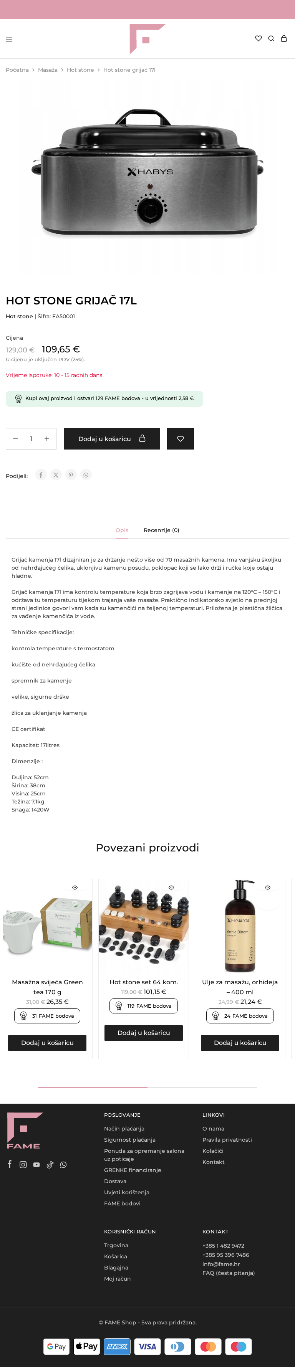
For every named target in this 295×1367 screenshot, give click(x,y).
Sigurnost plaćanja (130, 1139)
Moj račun (117, 1278)
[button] (47, 1043)
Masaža (48, 69)
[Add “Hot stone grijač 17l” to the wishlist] (180, 438)
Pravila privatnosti (227, 1139)
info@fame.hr (221, 1264)
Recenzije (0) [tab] (161, 530)
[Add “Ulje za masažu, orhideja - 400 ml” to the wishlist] (268, 903)
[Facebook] (10, 1165)
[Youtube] (36, 1166)
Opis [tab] (122, 530)
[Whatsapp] (63, 1166)
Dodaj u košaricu (105, 439)
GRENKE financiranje (132, 1170)
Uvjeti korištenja (126, 1192)
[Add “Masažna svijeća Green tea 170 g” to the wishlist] (75, 903)
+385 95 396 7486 (225, 1254)
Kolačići (213, 1150)
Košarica (115, 1256)
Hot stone (80, 69)
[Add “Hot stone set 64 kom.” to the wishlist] (172, 903)
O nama (213, 1128)
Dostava (115, 1181)
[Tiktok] (50, 1166)
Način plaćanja (124, 1128)
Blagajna (116, 1267)
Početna (17, 69)
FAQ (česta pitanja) (228, 1272)
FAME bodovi (122, 1203)
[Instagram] (23, 1166)
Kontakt (213, 1162)
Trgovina (116, 1245)
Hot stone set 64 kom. (143, 982)
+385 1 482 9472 (223, 1245)
